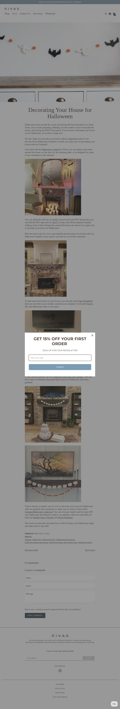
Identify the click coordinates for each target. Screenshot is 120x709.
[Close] (92, 335)
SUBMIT (60, 367)
